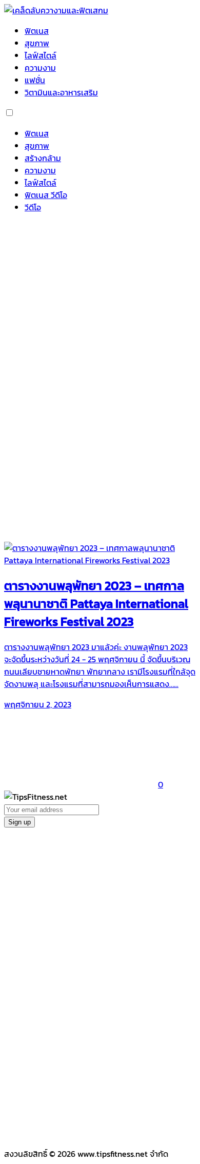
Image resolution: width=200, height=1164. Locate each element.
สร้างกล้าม (43, 158)
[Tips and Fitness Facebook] (81, 295)
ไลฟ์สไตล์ (40, 55)
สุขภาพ (37, 43)
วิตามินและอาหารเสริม (61, 92)
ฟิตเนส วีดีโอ (46, 195)
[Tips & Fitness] (56, 10)
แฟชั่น (35, 80)
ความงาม (40, 68)
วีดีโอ (33, 207)
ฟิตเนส (37, 31)
